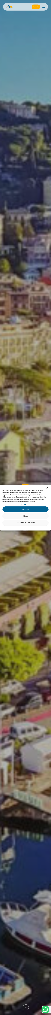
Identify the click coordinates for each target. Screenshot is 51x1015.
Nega (25, 516)
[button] (47, 487)
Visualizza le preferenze (25, 523)
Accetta (25, 509)
